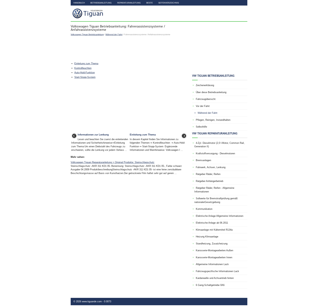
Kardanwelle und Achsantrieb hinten (215, 278)
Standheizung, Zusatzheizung (211, 243)
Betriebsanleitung (101, 3)
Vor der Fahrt (203, 106)
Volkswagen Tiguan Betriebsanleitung (87, 34)
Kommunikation (204, 209)
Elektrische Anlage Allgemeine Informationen (219, 216)
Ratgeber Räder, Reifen (208, 174)
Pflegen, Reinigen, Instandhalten (213, 120)
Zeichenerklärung (205, 85)
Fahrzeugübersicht (205, 99)
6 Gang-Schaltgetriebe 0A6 (210, 285)
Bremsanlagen (203, 160)
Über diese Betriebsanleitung (211, 92)
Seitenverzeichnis (168, 3)
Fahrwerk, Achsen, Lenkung (210, 167)
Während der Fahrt (113, 34)
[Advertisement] (129, 49)
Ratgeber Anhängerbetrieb (209, 181)
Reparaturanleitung (129, 3)
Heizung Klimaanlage (207, 236)
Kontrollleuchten (82, 68)
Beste (149, 3)
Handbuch (79, 3)
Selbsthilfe (201, 126)
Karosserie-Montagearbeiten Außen (214, 250)
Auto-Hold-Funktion (84, 72)
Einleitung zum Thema (86, 63)
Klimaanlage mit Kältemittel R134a (214, 229)
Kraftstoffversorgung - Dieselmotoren (215, 153)
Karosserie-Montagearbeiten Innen (214, 257)
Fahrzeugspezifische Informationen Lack (217, 271)
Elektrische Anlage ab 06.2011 (212, 222)
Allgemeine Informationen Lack (212, 264)
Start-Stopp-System (85, 77)
